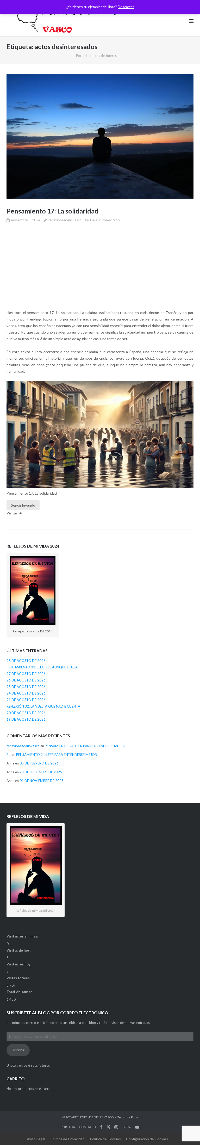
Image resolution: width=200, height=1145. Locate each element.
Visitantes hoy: (19, 964)
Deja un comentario (105, 220)
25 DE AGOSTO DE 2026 (26, 687)
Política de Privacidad (67, 1139)
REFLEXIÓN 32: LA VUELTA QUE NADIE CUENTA (43, 706)
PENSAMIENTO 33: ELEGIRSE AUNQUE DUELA (42, 667)
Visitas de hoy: (19, 950)
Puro (134, 1117)
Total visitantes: (20, 992)
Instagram (116, 1127)
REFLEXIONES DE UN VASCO (93, 1117)
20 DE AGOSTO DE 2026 (26, 713)
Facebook (101, 1127)
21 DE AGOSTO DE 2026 (26, 700)
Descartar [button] (126, 6)
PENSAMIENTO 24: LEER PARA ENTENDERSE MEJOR (85, 746)
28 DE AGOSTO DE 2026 (26, 660)
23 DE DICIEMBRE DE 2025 (41, 772)
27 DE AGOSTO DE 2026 (26, 674)
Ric (9, 754)
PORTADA (68, 1127)
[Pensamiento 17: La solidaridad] (100, 136)
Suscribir (17, 1050)
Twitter (108, 1127)
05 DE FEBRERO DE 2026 (39, 763)
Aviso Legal (36, 1139)
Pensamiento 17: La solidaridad (52, 211)
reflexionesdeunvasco (65, 220)
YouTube (137, 1127)
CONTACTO (87, 1127)
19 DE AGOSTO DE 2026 (26, 719)
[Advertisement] (100, 266)
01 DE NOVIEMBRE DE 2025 (42, 781)
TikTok (126, 1127)
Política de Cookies (105, 1139)
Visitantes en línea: (23, 936)
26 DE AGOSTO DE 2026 (26, 680)
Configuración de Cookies (147, 1139)
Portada (82, 56)
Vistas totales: (19, 978)
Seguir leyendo (23, 505)
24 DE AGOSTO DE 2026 (26, 693)
